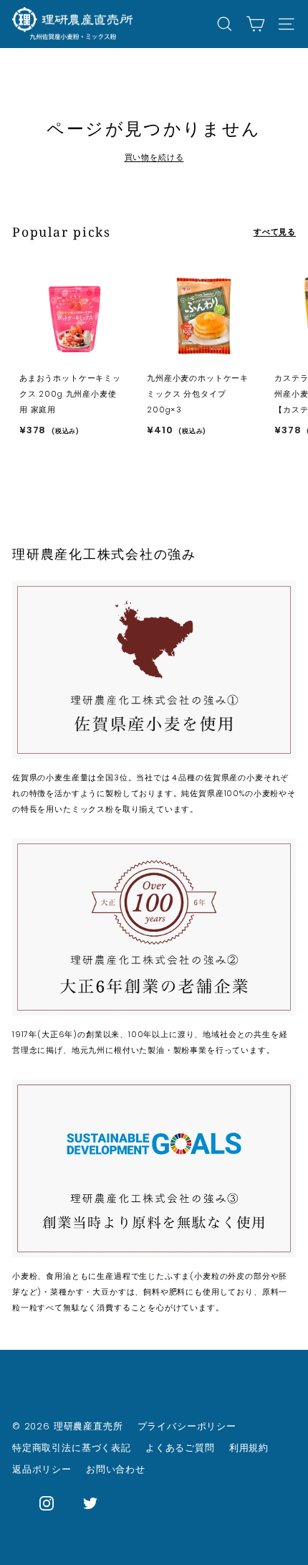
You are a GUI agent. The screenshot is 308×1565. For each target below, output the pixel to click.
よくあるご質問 (180, 1448)
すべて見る (275, 231)
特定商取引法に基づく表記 (71, 1448)
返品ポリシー (42, 1469)
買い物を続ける (154, 157)
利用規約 (249, 1448)
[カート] (255, 24)
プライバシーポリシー (187, 1426)
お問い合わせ (115, 1469)
